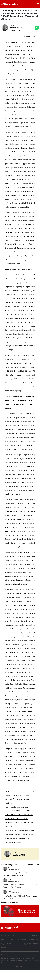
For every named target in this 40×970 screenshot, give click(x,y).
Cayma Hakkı (6, 943)
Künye (3, 948)
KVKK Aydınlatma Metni (29, 943)
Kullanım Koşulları (8, 939)
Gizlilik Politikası (7, 935)
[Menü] (38, 4)
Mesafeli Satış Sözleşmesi (28, 939)
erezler (35, 935)
